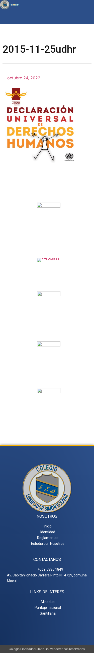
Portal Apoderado (49, 417)
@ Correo (48, 232)
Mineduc (49, 320)
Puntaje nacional (49, 373)
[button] (87, 17)
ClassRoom (48, 268)
